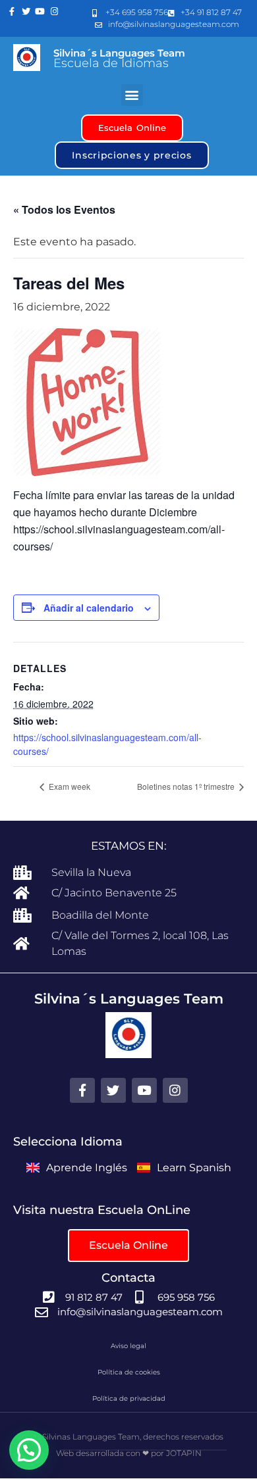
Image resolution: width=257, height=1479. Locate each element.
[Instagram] (54, 12)
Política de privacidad (128, 1398)
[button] (132, 95)
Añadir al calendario (88, 607)
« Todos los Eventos (64, 209)
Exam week (68, 786)
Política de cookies (129, 1372)
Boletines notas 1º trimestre (187, 786)
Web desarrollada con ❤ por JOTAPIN (129, 1453)
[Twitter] (26, 12)
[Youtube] (40, 12)
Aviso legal (128, 1346)
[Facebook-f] (12, 12)
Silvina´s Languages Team (119, 53)
